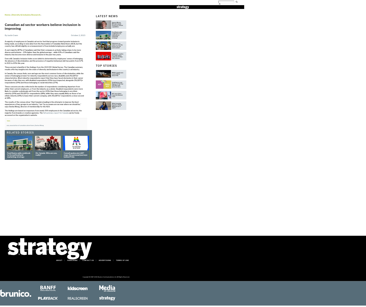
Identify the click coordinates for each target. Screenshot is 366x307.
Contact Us (88, 260)
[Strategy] (183, 7)
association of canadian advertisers (22, 125)
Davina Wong (39, 125)
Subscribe (72, 260)
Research (35, 15)
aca (8, 125)
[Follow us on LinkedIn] (9, 255)
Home (7, 15)
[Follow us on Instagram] (24, 255)
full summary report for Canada (55, 113)
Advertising (105, 260)
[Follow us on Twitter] (19, 255)
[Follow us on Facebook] (14, 255)
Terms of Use (122, 260)
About (59, 260)
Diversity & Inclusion (21, 15)
